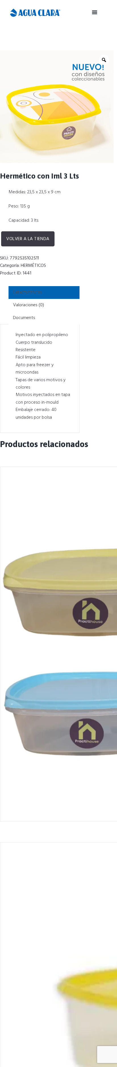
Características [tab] (27, 292)
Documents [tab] (24, 318)
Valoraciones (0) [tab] (28, 305)
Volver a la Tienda (27, 239)
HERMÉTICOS (33, 265)
